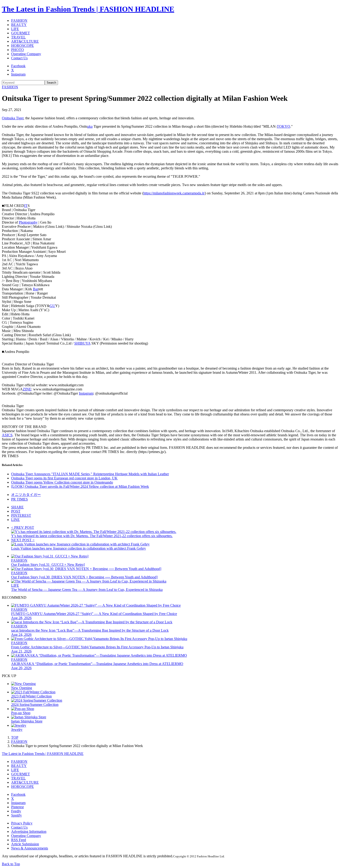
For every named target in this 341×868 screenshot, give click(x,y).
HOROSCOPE (22, 46)
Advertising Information (28, 831)
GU (52, 306)
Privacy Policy (21, 823)
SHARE (17, 507)
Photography (28, 222)
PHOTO (17, 50)
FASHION (19, 20)
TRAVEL (18, 37)
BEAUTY (19, 25)
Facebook (18, 66)
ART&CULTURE (25, 41)
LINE (15, 520)
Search (51, 82)
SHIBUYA (82, 343)
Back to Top (11, 864)
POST (15, 511)
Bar (35, 289)
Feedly (16, 811)
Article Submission (25, 844)
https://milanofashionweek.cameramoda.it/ (174, 193)
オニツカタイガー (26, 495)
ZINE (27, 389)
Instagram (18, 74)
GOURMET (20, 33)
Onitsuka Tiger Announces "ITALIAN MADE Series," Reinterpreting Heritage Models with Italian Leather (90, 474)
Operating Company (26, 54)
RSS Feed (18, 840)
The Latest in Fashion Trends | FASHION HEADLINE (88, 9)
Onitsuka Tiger (12, 118)
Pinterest (17, 807)
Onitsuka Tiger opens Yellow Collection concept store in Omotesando (62, 482)
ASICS (7, 435)
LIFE (15, 29)
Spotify (16, 815)
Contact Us (19, 58)
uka (90, 126)
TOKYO (283, 126)
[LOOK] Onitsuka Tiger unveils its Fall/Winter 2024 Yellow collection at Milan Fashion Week (80, 486)
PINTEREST (21, 515)
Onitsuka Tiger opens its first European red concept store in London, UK (64, 478)
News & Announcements (29, 848)
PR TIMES (19, 499)
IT (26, 206)
